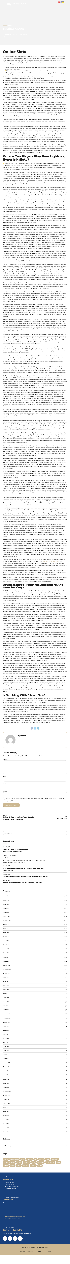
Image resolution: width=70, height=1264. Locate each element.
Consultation (55, 1159)
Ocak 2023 (5, 993)
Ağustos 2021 (6, 1063)
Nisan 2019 (6, 1111)
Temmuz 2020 (6, 1091)
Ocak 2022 (5, 1042)
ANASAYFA (22, 1251)
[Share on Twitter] (35, 728)
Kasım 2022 (6, 1002)
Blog (10, 25)
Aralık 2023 (6, 949)
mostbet (19, 1162)
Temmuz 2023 (6, 969)
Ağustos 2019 (6, 1103)
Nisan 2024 (6, 932)
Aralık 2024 (6, 900)
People (58, 1162)
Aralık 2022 (6, 997)
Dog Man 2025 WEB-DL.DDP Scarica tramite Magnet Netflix (25, 876)
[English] (61, 2)
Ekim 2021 (5, 1055)
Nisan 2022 (6, 1030)
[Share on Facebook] (32, 728)
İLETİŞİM (48, 1251)
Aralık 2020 (6, 1079)
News (33, 1162)
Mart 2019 (5, 1115)
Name (5, 776)
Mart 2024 (5, 937)
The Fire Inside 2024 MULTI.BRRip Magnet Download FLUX (15, 850)
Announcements (14, 1159)
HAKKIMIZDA (31, 1251)
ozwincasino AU (50, 1162)
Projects (12, 1165)
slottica (19, 1165)
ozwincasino (40, 1162)
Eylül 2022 (6, 1010)
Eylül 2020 (6, 1087)
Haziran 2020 (6, 1095)
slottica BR (25, 1165)
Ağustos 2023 (6, 965)
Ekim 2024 (5, 908)
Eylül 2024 (6, 912)
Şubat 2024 (6, 941)
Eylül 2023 (6, 961)
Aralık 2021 (6, 1046)
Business (41, 1159)
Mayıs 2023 (6, 977)
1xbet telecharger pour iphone (51, 561)
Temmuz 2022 (6, 1018)
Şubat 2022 (6, 1038)
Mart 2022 (5, 1034)
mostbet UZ (27, 1162)
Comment (6, 759)
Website (5, 791)
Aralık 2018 (6, 1128)
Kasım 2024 (6, 904)
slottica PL (33, 1165)
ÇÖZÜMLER (40, 1251)
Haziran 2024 (6, 924)
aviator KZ (29, 1159)
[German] (63, 2)
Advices (6, 1159)
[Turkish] (59, 2)
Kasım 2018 (6, 1132)
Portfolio (6, 1165)
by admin (23, 34)
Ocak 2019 (5, 1124)
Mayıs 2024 (6, 928)
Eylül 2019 (6, 1099)
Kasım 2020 (6, 1083)
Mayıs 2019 (6, 1107)
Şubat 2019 (6, 1120)
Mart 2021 (5, 1075)
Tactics (40, 1165)
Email (5, 784)
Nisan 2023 (6, 981)
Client (47, 1159)
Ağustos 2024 (6, 916)
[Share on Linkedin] (38, 728)
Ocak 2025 (5, 896)
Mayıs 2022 (6, 1026)
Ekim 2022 (5, 1006)
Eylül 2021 (6, 1059)
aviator (22, 1159)
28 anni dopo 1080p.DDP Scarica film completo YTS (22, 883)
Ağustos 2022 (6, 1014)
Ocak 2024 (5, 945)
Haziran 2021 (6, 1067)
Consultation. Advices (9, 1162)
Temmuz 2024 (6, 920)
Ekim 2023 (5, 957)
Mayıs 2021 (6, 1071)
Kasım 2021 (6, 1050)
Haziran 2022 (6, 1022)
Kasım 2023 (6, 953)
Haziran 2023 (6, 973)
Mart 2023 (5, 985)
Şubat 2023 (6, 989)
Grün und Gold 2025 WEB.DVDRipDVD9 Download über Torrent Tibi (23, 869)
